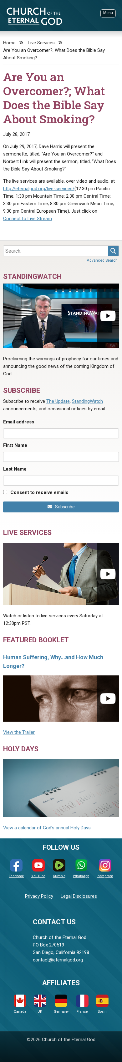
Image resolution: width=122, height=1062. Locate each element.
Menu (108, 13)
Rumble (59, 876)
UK (40, 1012)
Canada (20, 1012)
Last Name (15, 469)
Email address (18, 422)
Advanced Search (102, 260)
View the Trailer (19, 732)
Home (9, 43)
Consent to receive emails (39, 492)
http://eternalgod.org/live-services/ (38, 188)
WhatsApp (81, 876)
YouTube (38, 876)
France (82, 1012)
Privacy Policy (39, 896)
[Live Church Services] (61, 574)
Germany (61, 1012)
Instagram (105, 876)
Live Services (41, 43)
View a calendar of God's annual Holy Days (47, 828)
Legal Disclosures (79, 896)
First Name (15, 445)
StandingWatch (87, 401)
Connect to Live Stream (27, 218)
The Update (58, 401)
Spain (102, 1012)
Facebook (16, 876)
